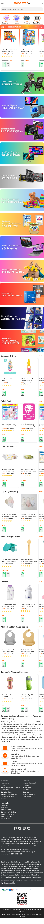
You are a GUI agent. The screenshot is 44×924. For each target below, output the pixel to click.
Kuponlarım (27, 787)
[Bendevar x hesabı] (19, 828)
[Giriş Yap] (38, 3)
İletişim (3, 799)
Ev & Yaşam (5, 807)
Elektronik (4, 805)
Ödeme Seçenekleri (7, 797)
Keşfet (41, 356)
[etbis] (22, 899)
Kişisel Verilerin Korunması (10, 787)
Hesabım (26, 785)
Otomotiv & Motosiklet (8, 812)
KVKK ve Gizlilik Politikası (16, 914)
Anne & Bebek (6, 810)
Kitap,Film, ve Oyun (7, 814)
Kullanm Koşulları (32, 914)
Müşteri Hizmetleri (29, 783)
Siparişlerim (27, 792)
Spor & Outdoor (6, 816)
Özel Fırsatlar (27, 797)
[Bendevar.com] (22, 3)
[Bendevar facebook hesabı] (15, 828)
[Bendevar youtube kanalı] (28, 828)
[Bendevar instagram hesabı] (24, 828)
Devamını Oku (6, 741)
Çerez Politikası (6, 792)
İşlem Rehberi (6, 790)
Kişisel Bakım (5, 819)
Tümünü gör (39, 27)
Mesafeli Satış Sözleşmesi (10, 794)
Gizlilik (3, 785)
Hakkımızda (5, 783)
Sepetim (26, 790)
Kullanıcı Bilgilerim (29, 794)
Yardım (4, 914)
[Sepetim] (42, 3)
